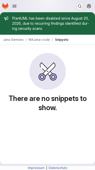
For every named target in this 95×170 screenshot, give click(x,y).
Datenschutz (58, 168)
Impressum (36, 168)
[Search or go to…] (80, 6)
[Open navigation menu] (14, 6)
